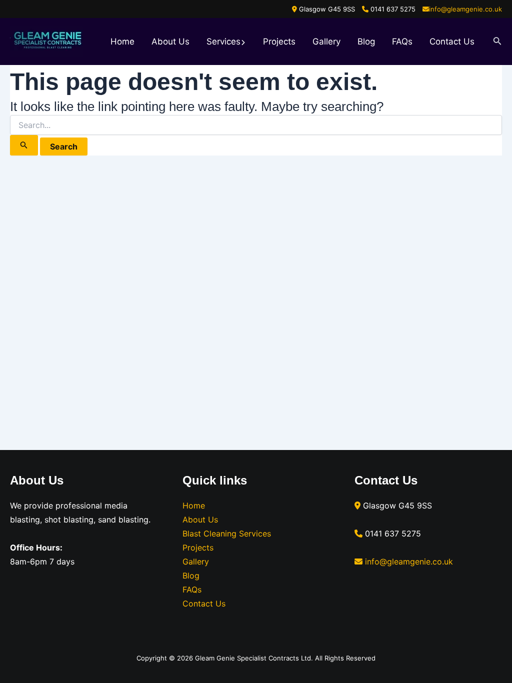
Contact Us (452, 41)
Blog (366, 41)
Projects (279, 41)
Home (122, 41)
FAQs (402, 41)
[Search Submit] (24, 145)
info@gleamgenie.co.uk (465, 9)
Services (223, 41)
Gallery (326, 41)
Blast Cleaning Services (226, 533)
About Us (171, 41)
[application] (243, 41)
